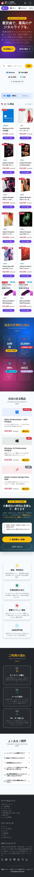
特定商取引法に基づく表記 (11, 813)
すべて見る (28, 104)
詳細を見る (25, 95)
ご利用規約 (6, 806)
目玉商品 (7, 49)
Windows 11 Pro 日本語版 (8, 129)
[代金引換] (22, 860)
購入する (25, 431)
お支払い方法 (7, 811)
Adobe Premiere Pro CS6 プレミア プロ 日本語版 (8, 164)
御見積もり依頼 (18, 539)
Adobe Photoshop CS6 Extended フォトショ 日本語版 (25, 164)
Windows (23, 8)
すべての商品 (7, 829)
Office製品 (24, 72)
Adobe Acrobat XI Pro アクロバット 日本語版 (25, 268)
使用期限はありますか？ (14, 763)
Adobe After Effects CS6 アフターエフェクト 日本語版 (8, 268)
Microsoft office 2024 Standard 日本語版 (8, 302)
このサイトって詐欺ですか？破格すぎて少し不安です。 (17, 768)
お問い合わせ (17, 547)
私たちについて (8, 804)
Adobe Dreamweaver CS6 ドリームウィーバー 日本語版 (25, 233)
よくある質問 (7, 817)
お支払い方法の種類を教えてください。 (17, 781)
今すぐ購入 (9, 138)
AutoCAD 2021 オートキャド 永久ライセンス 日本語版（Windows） (25, 130)
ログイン (5, 831)
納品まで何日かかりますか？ (15, 758)
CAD (24, 77)
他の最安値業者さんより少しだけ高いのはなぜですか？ (17, 774)
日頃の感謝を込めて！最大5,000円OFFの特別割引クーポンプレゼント (15, 95)
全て (5, 8)
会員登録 (5, 833)
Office (14, 8)
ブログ (5, 835)
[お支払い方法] (18, 860)
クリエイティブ (18, 81)
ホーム (5, 826)
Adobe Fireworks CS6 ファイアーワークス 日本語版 (8, 233)
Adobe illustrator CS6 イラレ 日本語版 (25, 199)
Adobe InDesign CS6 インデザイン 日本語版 (8, 199)
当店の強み (24, 49)
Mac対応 (13, 77)
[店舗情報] (27, 860)
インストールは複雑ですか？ (16, 753)
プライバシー (7, 808)
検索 (28, 66)
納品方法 (5, 815)
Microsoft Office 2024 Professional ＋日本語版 (25, 302)
